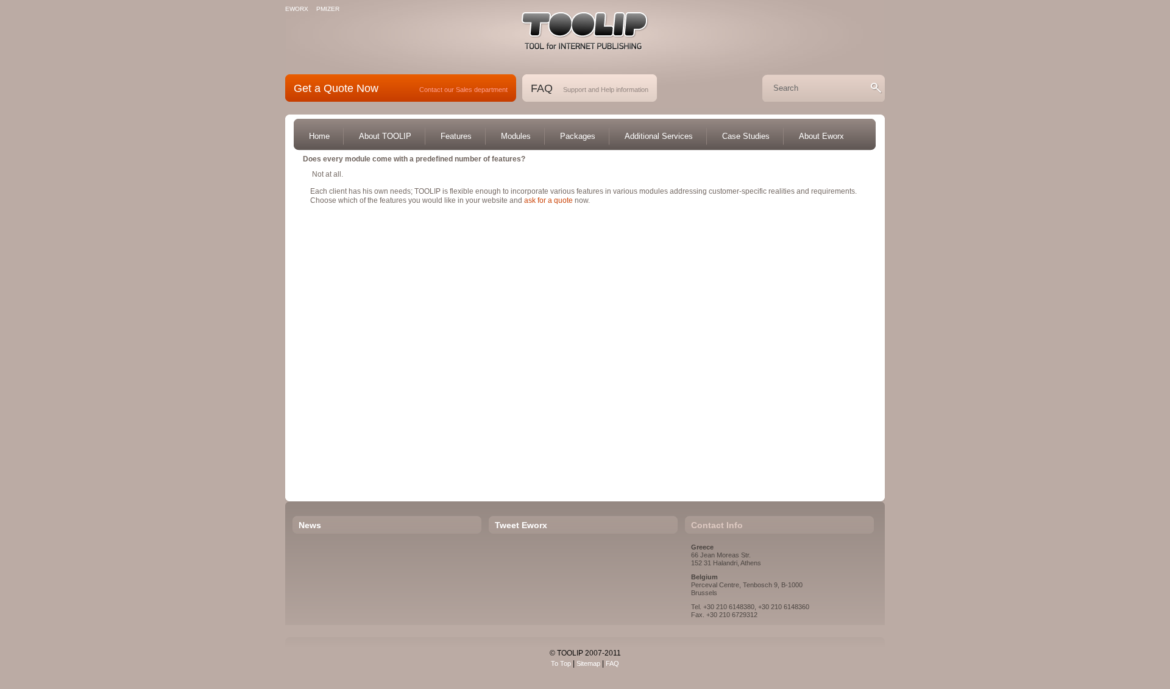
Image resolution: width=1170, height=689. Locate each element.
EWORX (296, 8)
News (310, 525)
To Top (561, 663)
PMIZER (327, 8)
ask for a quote (548, 200)
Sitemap (588, 663)
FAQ (542, 88)
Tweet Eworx (521, 525)
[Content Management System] (585, 31)
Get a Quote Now (336, 88)
